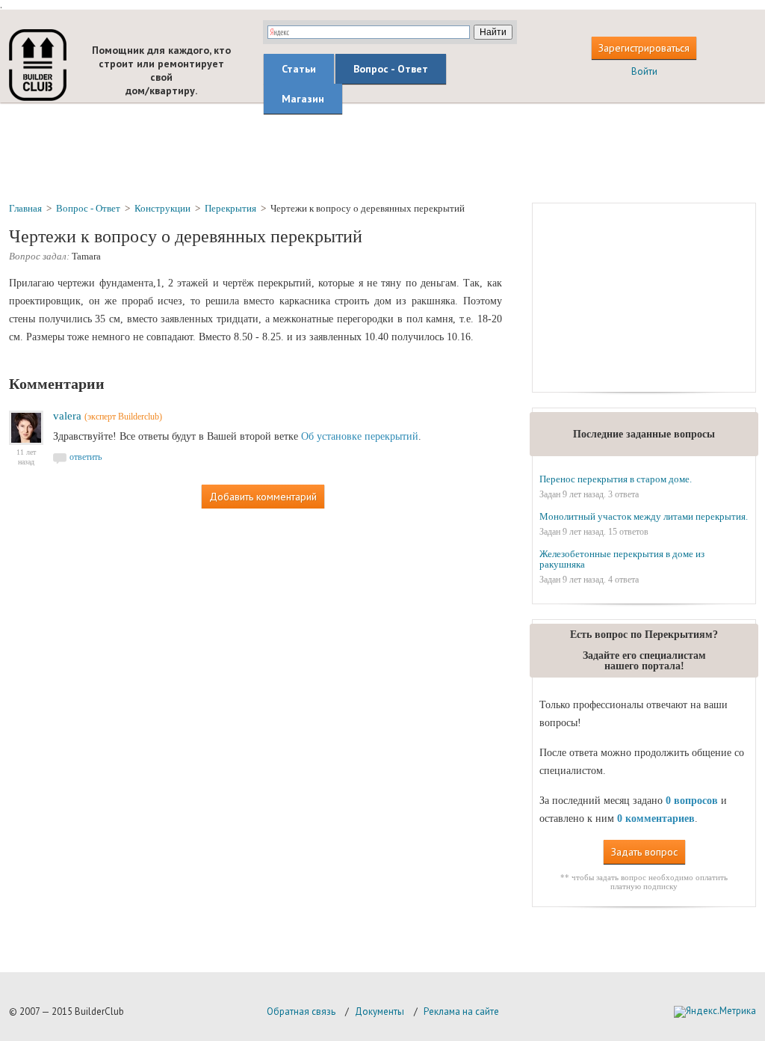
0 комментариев (656, 818)
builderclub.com (37, 65)
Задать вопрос (644, 852)
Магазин (303, 98)
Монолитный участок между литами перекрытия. (643, 516)
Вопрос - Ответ (390, 69)
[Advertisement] (382, 151)
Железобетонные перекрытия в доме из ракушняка (621, 559)
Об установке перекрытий (359, 436)
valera (67, 416)
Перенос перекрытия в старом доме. (615, 479)
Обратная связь (301, 1011)
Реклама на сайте (461, 1011)
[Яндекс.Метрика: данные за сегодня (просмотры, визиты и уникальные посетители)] (715, 1012)
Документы (379, 1011)
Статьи (299, 69)
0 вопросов (692, 800)
